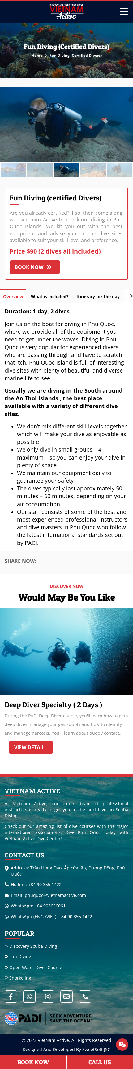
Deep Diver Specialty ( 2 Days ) (53, 704)
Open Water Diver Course (35, 967)
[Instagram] (48, 996)
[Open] (122, 1044)
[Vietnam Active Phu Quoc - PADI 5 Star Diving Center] (66, 12)
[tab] (13, 296)
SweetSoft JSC (96, 1049)
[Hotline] (85, 996)
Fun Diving (20, 957)
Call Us (99, 1062)
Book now (29, 267)
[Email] (66, 996)
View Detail (29, 747)
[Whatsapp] (29, 996)
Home (37, 55)
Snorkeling (20, 978)
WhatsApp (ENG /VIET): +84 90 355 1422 (51, 916)
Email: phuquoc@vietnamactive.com (48, 895)
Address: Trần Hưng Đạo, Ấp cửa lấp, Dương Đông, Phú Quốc (68, 871)
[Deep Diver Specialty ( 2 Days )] (66, 651)
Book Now (33, 1062)
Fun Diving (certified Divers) (75, 55)
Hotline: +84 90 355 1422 (36, 884)
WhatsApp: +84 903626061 (38, 906)
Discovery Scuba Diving (33, 946)
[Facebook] (11, 996)
